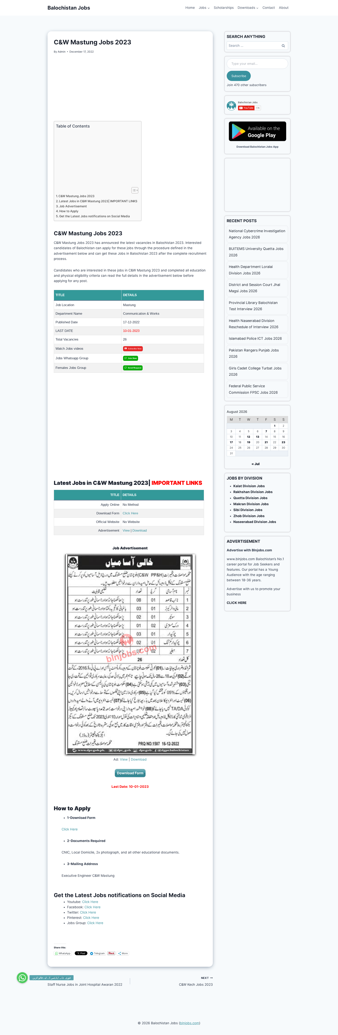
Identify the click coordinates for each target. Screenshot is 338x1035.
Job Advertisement (73, 206)
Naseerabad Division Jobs (254, 522)
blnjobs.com (189, 1023)
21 (266, 442)
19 (248, 442)
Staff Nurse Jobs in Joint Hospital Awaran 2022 (85, 981)
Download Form (130, 773)
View (126, 530)
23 (283, 442)
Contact (268, 8)
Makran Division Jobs (251, 504)
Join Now (132, 358)
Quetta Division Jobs (250, 498)
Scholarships (224, 8)
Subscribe (238, 76)
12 (248, 436)
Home (190, 8)
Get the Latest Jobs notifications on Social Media (94, 216)
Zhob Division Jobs (249, 516)
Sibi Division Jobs (247, 510)
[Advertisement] (130, 87)
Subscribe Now (134, 349)
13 (257, 436)
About (284, 8)
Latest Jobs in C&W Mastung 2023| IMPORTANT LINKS (98, 201)
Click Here (130, 513)
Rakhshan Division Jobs (253, 492)
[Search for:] (257, 46)
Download (139, 530)
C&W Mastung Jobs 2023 (76, 196)
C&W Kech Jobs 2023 (196, 981)
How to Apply (68, 211)
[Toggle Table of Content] (133, 190)
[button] (22, 977)
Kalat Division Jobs (249, 486)
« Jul (256, 464)
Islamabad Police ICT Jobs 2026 (255, 338)
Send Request (134, 368)
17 (231, 442)
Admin (62, 51)
